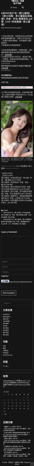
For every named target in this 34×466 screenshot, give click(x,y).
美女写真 (6, 332)
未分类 (5, 210)
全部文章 (6, 319)
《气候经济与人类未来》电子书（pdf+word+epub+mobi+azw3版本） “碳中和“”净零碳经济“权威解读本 (16, 448)
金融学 (5, 385)
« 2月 (5, 414)
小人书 (27, 381)
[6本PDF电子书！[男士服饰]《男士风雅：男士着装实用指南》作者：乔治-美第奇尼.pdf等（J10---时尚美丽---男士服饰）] (17, 129)
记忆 (17, 382)
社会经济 (6, 330)
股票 (20, 384)
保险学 (17, 385)
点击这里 (8, 55)
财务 (14, 384)
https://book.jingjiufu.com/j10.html (14, 78)
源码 (22, 380)
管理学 (12, 380)
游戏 (24, 380)
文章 (5, 350)
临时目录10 (6, 317)
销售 (26, 384)
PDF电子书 (6, 314)
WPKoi (17, 464)
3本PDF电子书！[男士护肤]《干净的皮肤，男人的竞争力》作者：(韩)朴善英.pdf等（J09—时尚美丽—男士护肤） (16, 215)
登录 (4, 348)
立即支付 (24, 87)
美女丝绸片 (26, 383)
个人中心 (6, 366)
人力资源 (17, 381)
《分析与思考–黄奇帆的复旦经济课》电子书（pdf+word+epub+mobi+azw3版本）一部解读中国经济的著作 (16, 434)
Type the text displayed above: (20, 282)
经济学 (20, 383)
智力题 (23, 384)
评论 (5, 353)
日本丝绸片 (6, 321)
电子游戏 (6, 328)
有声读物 (6, 323)
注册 (4, 346)
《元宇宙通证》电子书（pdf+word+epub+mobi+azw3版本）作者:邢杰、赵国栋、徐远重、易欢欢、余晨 (17, 454)
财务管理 (13, 383)
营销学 (10, 385)
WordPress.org (7, 355)
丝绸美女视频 (6, 381)
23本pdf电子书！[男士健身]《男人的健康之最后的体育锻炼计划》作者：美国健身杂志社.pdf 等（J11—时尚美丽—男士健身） (16, 222)
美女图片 (7, 383)
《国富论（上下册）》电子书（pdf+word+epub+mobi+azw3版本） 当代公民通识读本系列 (17, 428)
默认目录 (6, 335)
